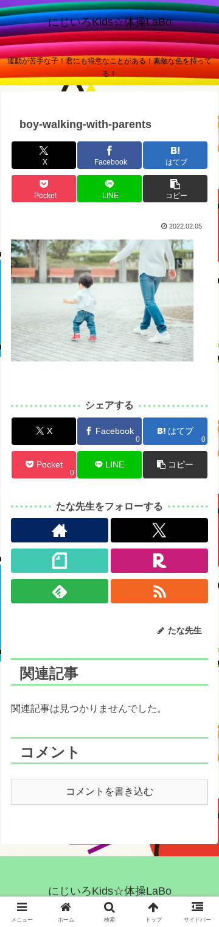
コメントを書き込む (109, 791)
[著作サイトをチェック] (60, 530)
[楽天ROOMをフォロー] (160, 561)
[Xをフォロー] (160, 530)
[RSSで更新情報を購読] (160, 591)
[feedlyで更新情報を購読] (60, 591)
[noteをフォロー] (60, 561)
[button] (175, 188)
